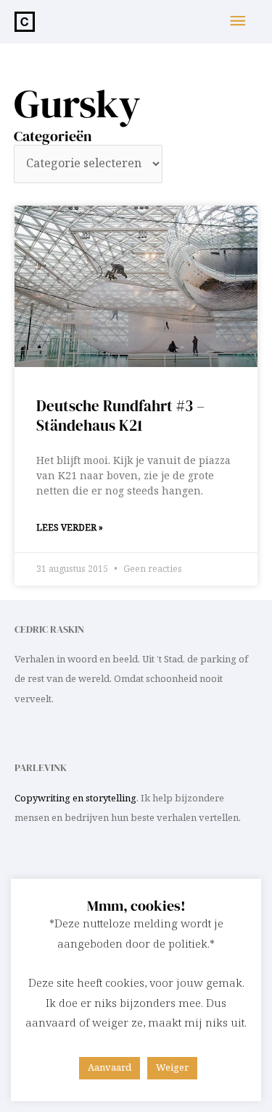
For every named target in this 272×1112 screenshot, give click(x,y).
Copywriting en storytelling (75, 798)
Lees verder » (69, 528)
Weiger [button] (172, 1068)
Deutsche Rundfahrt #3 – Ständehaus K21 (120, 415)
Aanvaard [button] (109, 1068)
